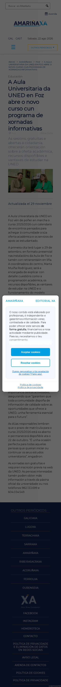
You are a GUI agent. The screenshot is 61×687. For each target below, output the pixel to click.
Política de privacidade (30, 387)
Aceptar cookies (30, 352)
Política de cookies (30, 384)
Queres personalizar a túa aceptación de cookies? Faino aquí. (30, 372)
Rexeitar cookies (30, 362)
